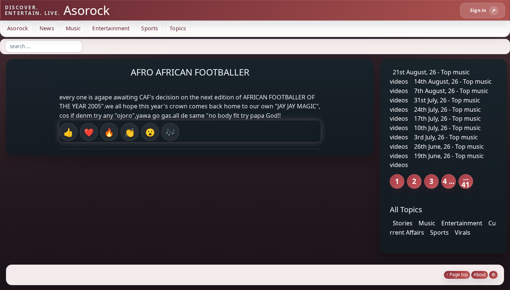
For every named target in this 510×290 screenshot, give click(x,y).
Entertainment (111, 28)
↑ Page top (457, 274)
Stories (403, 223)
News (47, 28)
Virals (462, 232)
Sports (149, 28)
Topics (178, 28)
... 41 (465, 181)
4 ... (448, 181)
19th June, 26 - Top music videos (437, 160)
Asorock (17, 28)
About (479, 274)
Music (73, 28)
